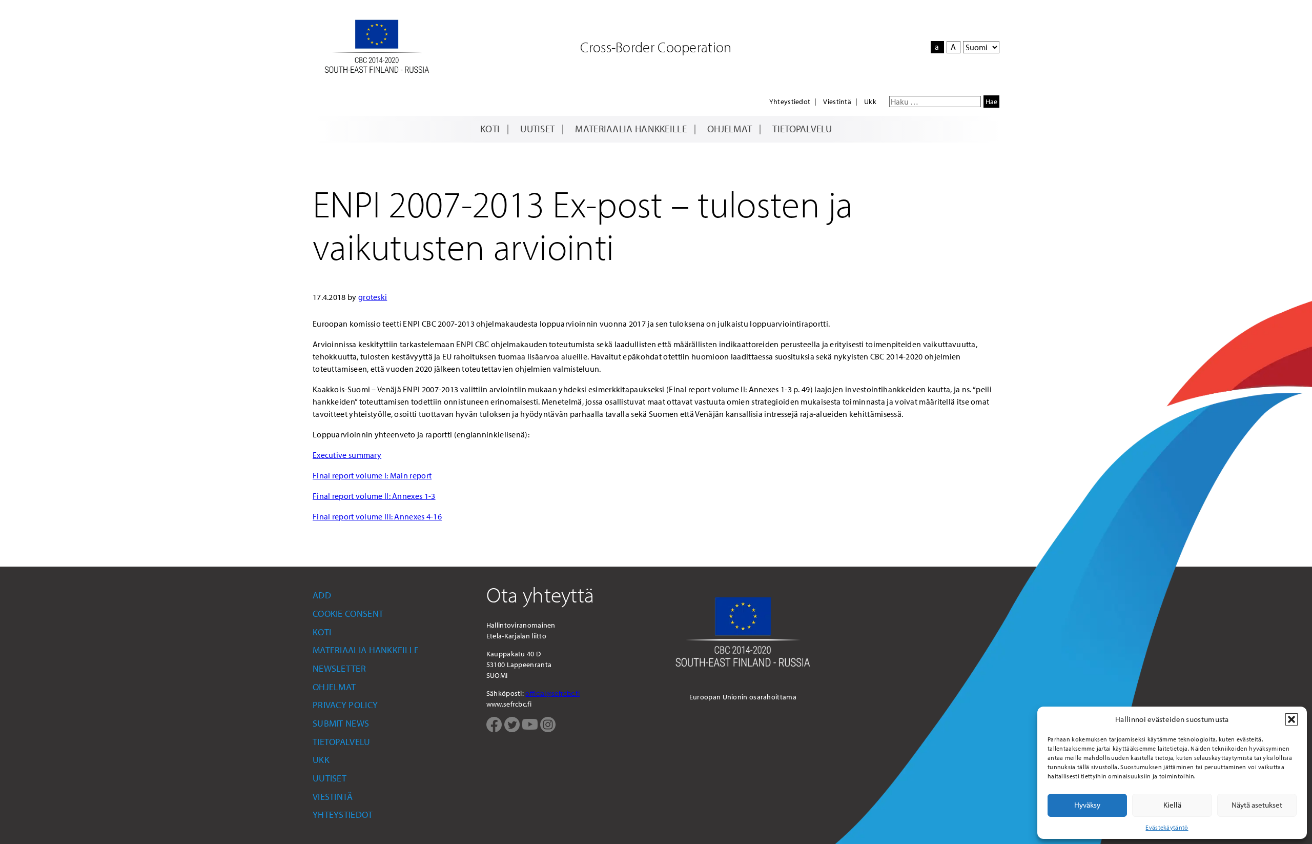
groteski (372, 297)
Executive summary (347, 455)
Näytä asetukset (1257, 805)
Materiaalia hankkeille (631, 129)
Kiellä (1172, 805)
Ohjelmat (729, 129)
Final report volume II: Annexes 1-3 (374, 496)
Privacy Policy (345, 705)
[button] (1291, 719)
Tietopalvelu (802, 129)
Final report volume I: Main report (372, 475)
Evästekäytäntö (1166, 827)
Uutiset (537, 129)
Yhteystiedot (790, 101)
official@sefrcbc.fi (552, 693)
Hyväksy (1087, 805)
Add (322, 595)
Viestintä (837, 101)
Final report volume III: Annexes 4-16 (377, 516)
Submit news (341, 723)
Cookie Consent (348, 613)
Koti (490, 129)
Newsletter (339, 668)
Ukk (870, 101)
